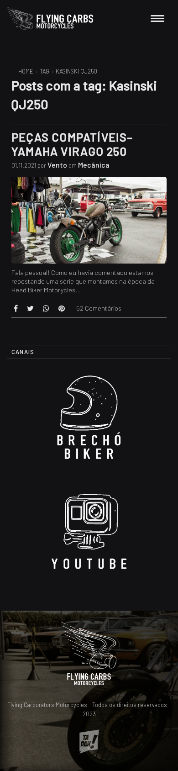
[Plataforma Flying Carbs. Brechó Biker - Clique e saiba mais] (89, 421)
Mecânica (94, 164)
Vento (57, 164)
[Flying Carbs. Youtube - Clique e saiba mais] (89, 535)
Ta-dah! (89, 741)
